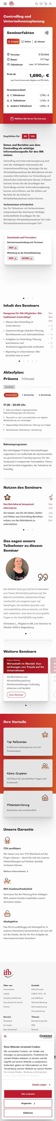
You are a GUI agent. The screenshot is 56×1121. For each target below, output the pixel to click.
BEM (33, 1025)
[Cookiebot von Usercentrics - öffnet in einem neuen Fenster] (40, 1037)
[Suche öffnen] (36, 3)
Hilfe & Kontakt (37, 989)
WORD (26, 258)
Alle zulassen (28, 1094)
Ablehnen (28, 1112)
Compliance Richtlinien (12, 998)
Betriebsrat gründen (39, 1021)
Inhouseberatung (38, 1011)
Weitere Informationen (14, 871)
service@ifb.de (37, 998)
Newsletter (7, 1021)
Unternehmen (8, 989)
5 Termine (44, 54)
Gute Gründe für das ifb (12, 1002)
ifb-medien (7, 1025)
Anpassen (26, 1103)
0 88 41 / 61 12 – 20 (38, 994)
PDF (11, 247)
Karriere (6, 1007)
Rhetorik (34, 1030)
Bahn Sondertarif (10, 1030)
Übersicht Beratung (39, 1002)
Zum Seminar (16, 694)
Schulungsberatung (39, 1007)
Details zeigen (39, 1084)
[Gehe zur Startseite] (12, 3)
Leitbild (6, 994)
